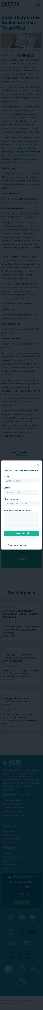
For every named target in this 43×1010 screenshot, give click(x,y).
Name (7, 476)
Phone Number (11, 499)
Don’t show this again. (18, 545)
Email (7, 488)
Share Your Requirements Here (18, 510)
